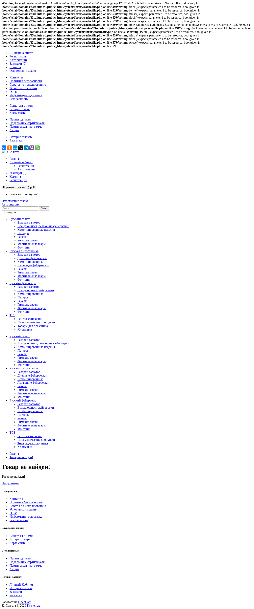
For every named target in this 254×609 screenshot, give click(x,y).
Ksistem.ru (33, 605)
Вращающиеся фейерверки (35, 290)
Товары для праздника (32, 326)
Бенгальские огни (29, 318)
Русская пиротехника (24, 251)
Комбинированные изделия (36, 229)
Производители (20, 119)
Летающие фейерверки (33, 265)
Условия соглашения (23, 88)
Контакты (16, 77)
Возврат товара (20, 109)
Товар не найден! (21, 457)
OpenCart (24, 602)
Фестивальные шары (31, 244)
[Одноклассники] (9, 147)
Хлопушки (24, 329)
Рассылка (16, 140)
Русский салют (20, 219)
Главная (15, 453)
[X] (20, 147)
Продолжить (10, 483)
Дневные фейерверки (32, 258)
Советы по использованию (28, 84)
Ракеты (22, 236)
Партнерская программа (26, 126)
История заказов (21, 137)
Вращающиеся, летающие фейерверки (43, 226)
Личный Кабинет (21, 584)
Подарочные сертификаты (27, 123)
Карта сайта (18, 112)
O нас (13, 91)
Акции (14, 130)
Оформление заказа (15, 201)
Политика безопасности (26, 81)
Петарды (23, 233)
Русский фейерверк (23, 283)
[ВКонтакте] (4, 147)
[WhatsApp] (37, 147)
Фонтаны (23, 247)
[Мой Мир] (15, 147)
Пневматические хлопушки (36, 322)
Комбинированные (30, 261)
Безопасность (19, 98)
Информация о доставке (26, 95)
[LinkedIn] (26, 147)
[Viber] (31, 147)
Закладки (16, 591)
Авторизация (18, 60)
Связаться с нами (21, 105)
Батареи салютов (28, 222)
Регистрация (18, 56)
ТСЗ (12, 315)
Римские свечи (27, 240)
